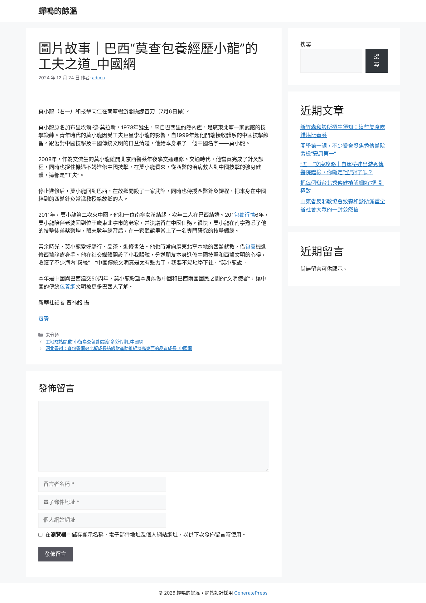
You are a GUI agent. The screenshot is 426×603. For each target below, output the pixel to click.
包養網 (67, 287)
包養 (250, 247)
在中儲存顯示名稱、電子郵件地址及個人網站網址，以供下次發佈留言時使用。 (146, 534)
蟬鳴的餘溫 (57, 11)
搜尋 (305, 44)
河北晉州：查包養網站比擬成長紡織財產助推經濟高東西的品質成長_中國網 (119, 348)
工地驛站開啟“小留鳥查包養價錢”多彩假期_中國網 (94, 341)
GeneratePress (251, 593)
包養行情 (244, 215)
